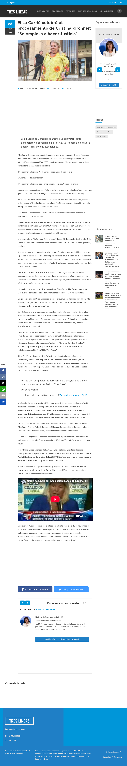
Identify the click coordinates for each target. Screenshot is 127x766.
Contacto (118, 757)
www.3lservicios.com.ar (14, 753)
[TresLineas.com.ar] (19, 11)
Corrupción (101, 136)
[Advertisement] (55, 114)
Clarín (42, 88)
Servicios (107, 757)
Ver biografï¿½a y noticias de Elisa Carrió (62, 663)
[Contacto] (121, 2)
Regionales (57, 11)
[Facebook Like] (3, 377)
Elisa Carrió (42, 609)
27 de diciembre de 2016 (73, 394)
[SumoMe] (3, 402)
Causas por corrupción (106, 127)
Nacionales (33, 88)
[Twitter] (116, 2)
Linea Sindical (106, 11)
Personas (70, 11)
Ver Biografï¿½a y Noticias (108, 108)
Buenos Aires (43, 11)
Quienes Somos (112, 752)
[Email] (3, 395)
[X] (3, 383)
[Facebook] (111, 2)
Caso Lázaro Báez (104, 132)
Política (23, 88)
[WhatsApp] (3, 389)
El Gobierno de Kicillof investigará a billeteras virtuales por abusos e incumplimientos (113, 242)
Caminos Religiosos (87, 11)
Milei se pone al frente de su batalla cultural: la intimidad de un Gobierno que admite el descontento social (113, 259)
